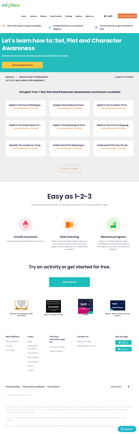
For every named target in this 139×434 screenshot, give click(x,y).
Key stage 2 (33, 357)
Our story (10, 350)
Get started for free (22, 65)
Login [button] (109, 16)
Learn (24, 16)
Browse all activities (32, 347)
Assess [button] (33, 16)
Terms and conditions (33, 386)
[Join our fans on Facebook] (129, 386)
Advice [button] (78, 16)
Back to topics (70, 168)
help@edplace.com (86, 345)
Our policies (53, 386)
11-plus (31, 370)
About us (90, 16)
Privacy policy (13, 386)
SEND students (56, 351)
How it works (56, 16)
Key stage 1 (33, 353)
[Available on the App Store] (124, 343)
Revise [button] (43, 16)
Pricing (68, 16)
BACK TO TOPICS (125, 77)
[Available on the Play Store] (124, 350)
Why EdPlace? (12, 341)
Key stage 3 (33, 361)
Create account (127, 16)
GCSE (30, 366)
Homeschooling (57, 347)
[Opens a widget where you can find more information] (127, 429)
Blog (30, 341)
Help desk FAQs (84, 341)
